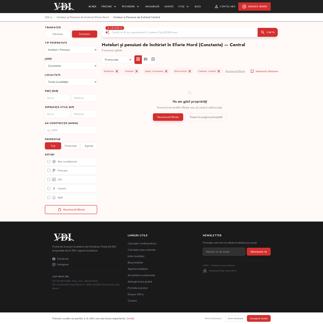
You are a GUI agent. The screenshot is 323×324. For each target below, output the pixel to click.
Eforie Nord (183, 71)
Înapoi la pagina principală (206, 117)
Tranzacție (53, 27)
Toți (53, 146)
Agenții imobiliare (138, 268)
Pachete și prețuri (138, 287)
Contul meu (224, 6)
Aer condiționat (64, 161)
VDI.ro (48, 17)
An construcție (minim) (61, 123)
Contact (132, 300)
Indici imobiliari (136, 256)
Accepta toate (259, 318)
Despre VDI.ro (136, 294)
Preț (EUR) (51, 91)
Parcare (59, 170)
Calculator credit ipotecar (142, 243)
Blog (198, 6)
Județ (48, 58)
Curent (59, 188)
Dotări (50, 154)
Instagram (63, 264)
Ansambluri (152, 6)
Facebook (63, 258)
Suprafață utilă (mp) (59, 107)
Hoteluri (132, 71)
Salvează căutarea (264, 71)
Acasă (92, 6)
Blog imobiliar (135, 262)
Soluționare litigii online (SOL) (219, 270)
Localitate (53, 74)
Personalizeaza (213, 318)
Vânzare (109, 6)
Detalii (130, 318)
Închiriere (131, 6)
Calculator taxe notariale (142, 249)
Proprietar (53, 139)
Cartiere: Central (209, 71)
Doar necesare (235, 318)
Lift (56, 179)
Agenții (169, 6)
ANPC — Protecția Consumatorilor (219, 265)
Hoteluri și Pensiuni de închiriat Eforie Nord (83, 17)
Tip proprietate (56, 42)
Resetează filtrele (71, 209)
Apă (57, 197)
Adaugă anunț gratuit (140, 281)
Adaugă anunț (254, 6)
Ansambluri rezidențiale (141, 275)
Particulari (71, 146)
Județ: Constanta (156, 71)
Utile (184, 6)
